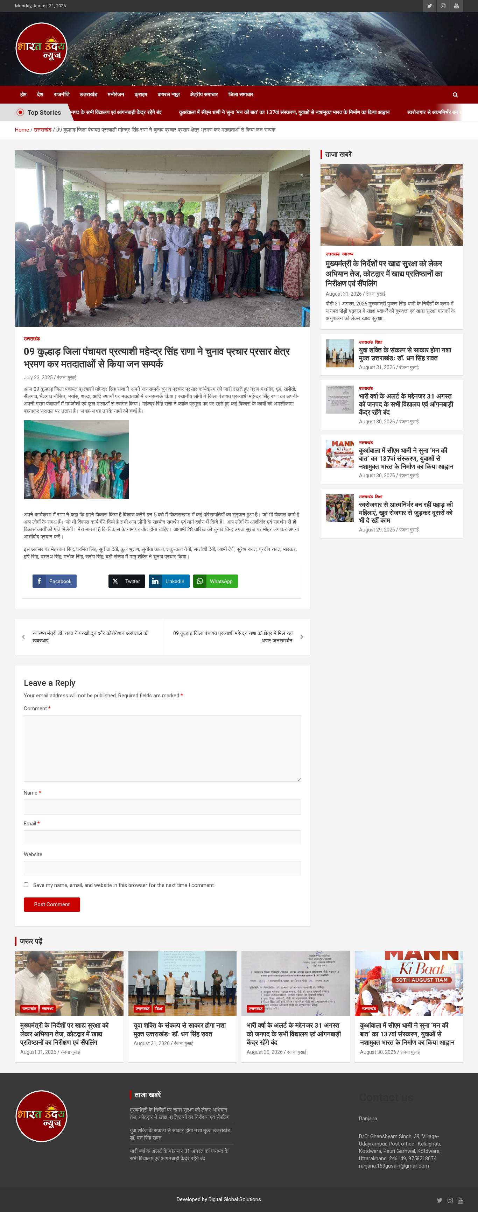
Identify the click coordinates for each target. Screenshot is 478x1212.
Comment (37, 708)
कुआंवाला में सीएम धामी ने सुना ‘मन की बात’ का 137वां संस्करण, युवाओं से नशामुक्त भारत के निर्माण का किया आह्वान (238, 112)
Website (33, 854)
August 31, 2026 (344, 294)
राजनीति (61, 94)
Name (32, 793)
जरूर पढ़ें (31, 941)
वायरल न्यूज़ (169, 94)
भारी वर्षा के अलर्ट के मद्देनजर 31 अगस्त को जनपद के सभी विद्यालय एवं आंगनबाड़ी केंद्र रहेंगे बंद (406, 404)
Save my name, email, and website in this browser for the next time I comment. (124, 885)
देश (40, 94)
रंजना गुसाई (67, 377)
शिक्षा (378, 342)
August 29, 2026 (377, 530)
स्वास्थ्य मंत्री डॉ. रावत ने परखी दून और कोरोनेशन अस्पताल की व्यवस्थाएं (90, 637)
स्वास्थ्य (347, 254)
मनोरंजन (116, 94)
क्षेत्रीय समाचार (204, 94)
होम (23, 94)
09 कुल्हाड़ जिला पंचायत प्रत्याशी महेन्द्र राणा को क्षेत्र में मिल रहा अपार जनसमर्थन (233, 637)
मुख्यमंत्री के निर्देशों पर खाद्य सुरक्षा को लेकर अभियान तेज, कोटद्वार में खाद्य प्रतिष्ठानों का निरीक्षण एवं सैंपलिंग (384, 273)
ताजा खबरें (338, 154)
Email (32, 823)
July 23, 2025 (38, 377)
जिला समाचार (241, 94)
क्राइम (141, 94)
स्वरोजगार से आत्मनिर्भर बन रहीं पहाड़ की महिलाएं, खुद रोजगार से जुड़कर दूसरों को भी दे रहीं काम (406, 513)
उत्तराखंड (88, 94)
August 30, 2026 (377, 421)
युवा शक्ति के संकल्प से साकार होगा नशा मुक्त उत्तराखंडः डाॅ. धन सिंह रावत (405, 354)
